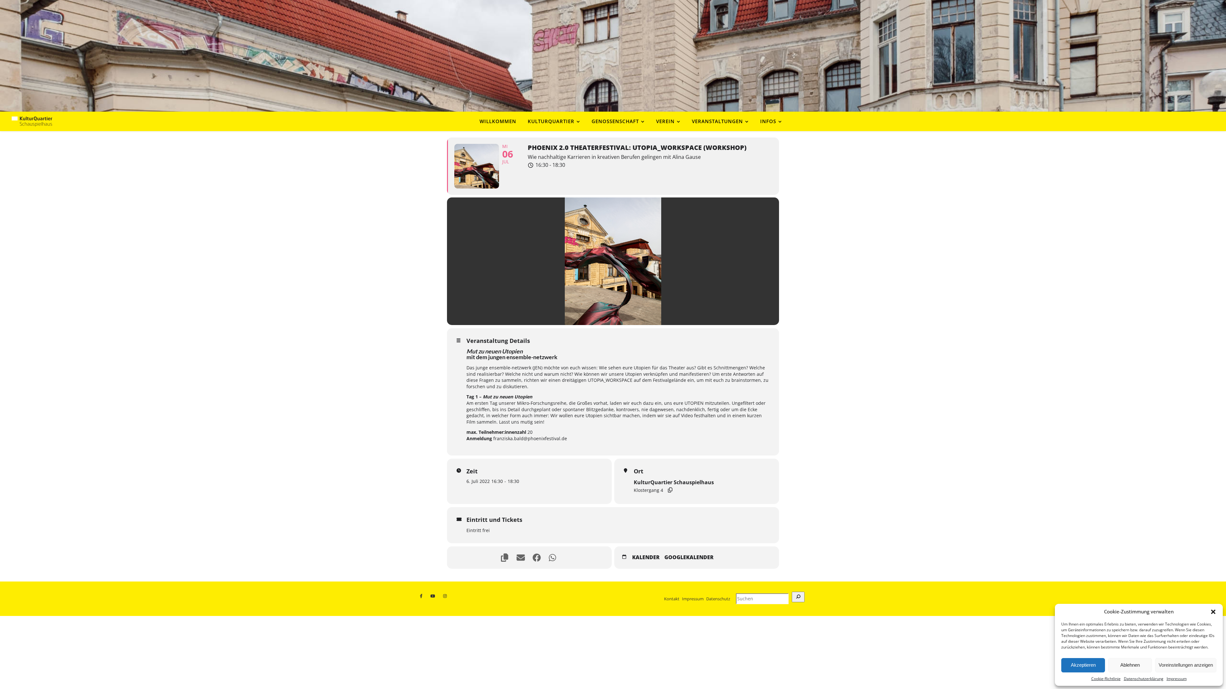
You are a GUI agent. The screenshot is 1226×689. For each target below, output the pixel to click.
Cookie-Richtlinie (1106, 678)
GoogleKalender (689, 557)
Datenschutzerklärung (1143, 678)
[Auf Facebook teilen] (537, 558)
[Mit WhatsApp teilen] (553, 558)
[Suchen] (798, 597)
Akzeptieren (1083, 665)
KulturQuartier (551, 121)
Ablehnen (1130, 665)
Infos (768, 121)
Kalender (646, 557)
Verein (665, 121)
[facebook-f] (422, 596)
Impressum (1177, 678)
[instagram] (445, 596)
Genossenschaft (615, 121)
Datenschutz (718, 599)
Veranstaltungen (717, 121)
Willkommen (498, 121)
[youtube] (434, 596)
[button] (1213, 612)
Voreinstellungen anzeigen (1186, 665)
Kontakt (671, 599)
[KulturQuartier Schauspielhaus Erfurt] (32, 121)
